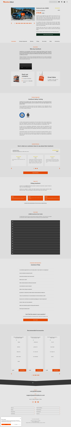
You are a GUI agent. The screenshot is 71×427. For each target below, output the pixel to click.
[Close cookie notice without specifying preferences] (20, 418)
